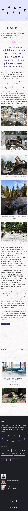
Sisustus (22, 456)
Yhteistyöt (15, 466)
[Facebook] (17, 500)
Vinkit (10, 466)
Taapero (3, 459)
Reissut (16, 456)
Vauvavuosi (4, 466)
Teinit (8, 459)
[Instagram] (12, 500)
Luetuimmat (4, 453)
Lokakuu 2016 (14, 384)
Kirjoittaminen (21, 450)
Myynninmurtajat (13, 453)
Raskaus (11, 456)
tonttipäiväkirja (5, 323)
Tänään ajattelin (15, 459)
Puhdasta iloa (22, 453)
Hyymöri (14, 450)
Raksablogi (4, 456)
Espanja (8, 450)
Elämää (3, 450)
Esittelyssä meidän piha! (14, 405)
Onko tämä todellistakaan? (13, 480)
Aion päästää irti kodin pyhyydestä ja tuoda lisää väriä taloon (14, 379)
